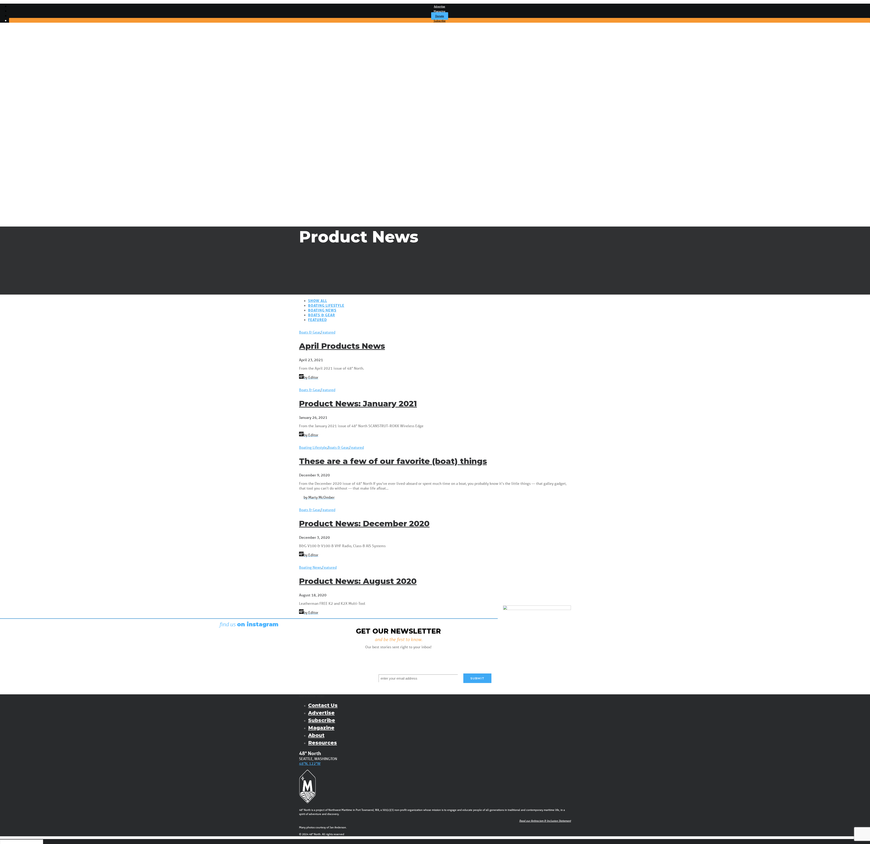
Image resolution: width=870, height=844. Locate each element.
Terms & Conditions (33, 149)
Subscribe (440, 21)
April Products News (342, 346)
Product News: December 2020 (364, 523)
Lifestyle (24, 93)
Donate (439, 16)
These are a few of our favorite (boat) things (393, 461)
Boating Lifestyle (326, 305)
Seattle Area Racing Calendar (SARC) (47, 162)
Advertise (439, 6)
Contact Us (323, 705)
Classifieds (19, 132)
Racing (23, 76)
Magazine (439, 11)
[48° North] (435, 39)
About (316, 735)
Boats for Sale (29, 141)
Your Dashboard (30, 154)
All (20, 63)
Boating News (322, 310)
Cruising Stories (30, 106)
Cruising (24, 72)
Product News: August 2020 (358, 581)
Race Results (28, 119)
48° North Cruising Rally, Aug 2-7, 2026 (48, 167)
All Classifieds (28, 145)
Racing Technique (32, 128)
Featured (317, 319)
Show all (317, 300)
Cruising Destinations (35, 111)
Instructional (28, 89)
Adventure (26, 80)
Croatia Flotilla (29, 171)
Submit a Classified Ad (35, 136)
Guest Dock (27, 98)
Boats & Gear (28, 85)
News (22, 68)
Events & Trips (22, 158)
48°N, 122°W (310, 763)
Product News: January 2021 (358, 403)
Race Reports (29, 124)
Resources (322, 743)
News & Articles (24, 59)
